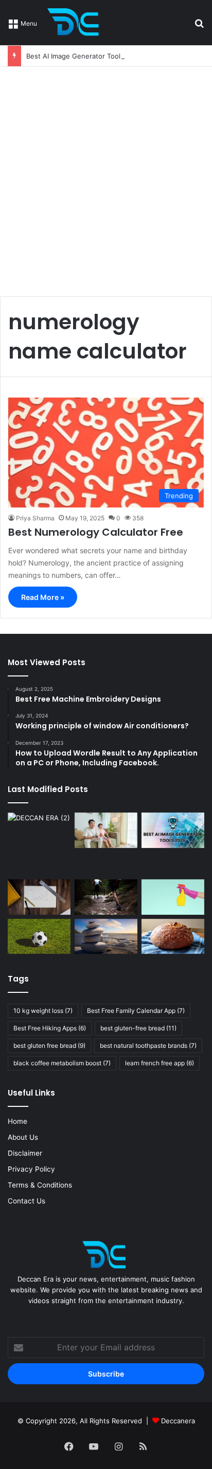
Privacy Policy (31, 1169)
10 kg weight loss (43, 1010)
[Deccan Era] (76, 22)
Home (17, 1121)
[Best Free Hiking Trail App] (106, 897)
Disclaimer (25, 1153)
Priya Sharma (35, 518)
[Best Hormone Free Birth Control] (106, 936)
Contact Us (26, 1201)
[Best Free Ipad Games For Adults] (106, 830)
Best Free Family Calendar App (136, 1010)
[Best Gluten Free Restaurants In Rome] (173, 936)
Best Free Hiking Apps (49, 1028)
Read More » (42, 597)
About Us (23, 1137)
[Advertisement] (106, 178)
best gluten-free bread (138, 1028)
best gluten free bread (49, 1045)
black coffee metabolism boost (62, 1063)
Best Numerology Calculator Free (95, 532)
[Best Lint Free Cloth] (173, 897)
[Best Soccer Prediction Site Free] (39, 936)
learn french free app (159, 1063)
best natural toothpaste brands (148, 1045)
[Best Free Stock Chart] (39, 897)
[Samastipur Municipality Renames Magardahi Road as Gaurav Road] (39, 844)
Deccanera (178, 1421)
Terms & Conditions (40, 1185)
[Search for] (199, 26)
